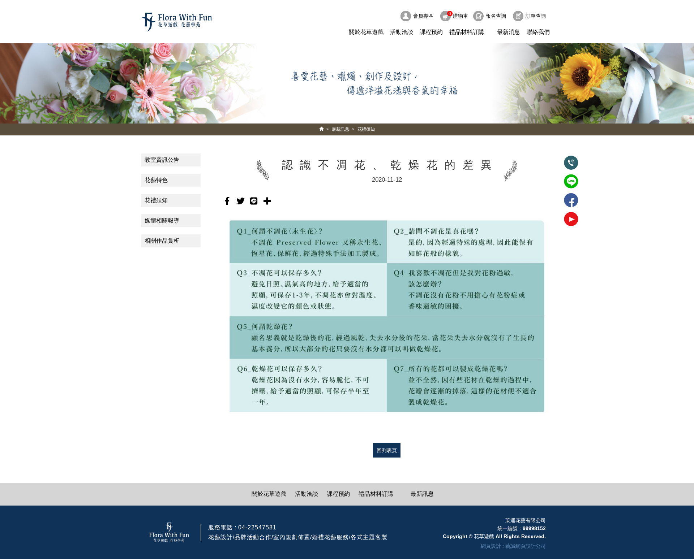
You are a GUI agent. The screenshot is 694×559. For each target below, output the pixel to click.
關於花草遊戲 (366, 32)
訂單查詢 (536, 16)
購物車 (458, 15)
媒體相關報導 (162, 220)
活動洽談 (401, 32)
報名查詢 (496, 16)
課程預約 (431, 32)
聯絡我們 (538, 32)
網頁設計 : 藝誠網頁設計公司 (513, 546)
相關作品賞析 (162, 241)
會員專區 (423, 16)
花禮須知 (366, 129)
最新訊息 (340, 129)
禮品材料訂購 (466, 32)
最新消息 (508, 32)
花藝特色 (156, 180)
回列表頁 (387, 450)
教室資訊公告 (162, 160)
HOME (176, 22)
